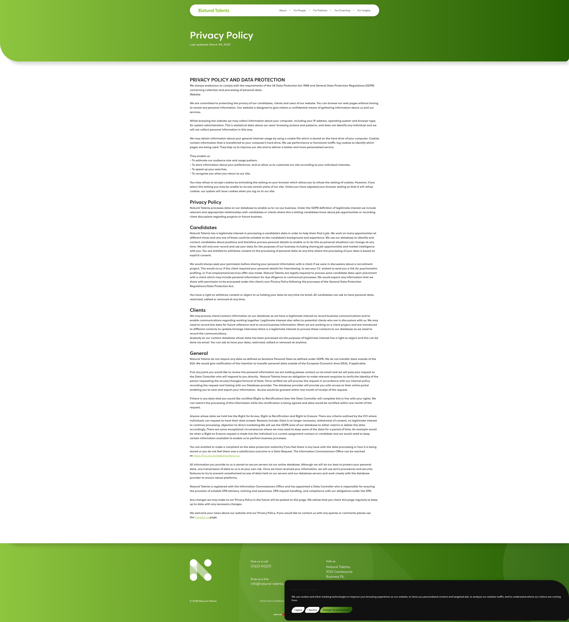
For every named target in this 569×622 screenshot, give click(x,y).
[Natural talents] (214, 10)
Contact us (202, 517)
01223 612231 (261, 566)
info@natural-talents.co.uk (271, 583)
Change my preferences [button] (336, 609)
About (282, 10)
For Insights (363, 10)
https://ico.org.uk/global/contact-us (217, 455)
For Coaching (342, 10)
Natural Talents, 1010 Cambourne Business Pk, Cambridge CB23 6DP (339, 577)
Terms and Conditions (272, 600)
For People (300, 10)
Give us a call (259, 561)
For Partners (320, 10)
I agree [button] (298, 609)
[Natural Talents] (200, 570)
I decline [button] (312, 609)
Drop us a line (260, 579)
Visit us (330, 561)
